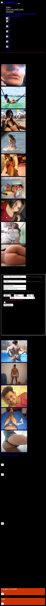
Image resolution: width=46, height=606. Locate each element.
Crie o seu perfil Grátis (14, 9)
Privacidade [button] (15, 455)
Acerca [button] (3, 455)
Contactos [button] (8, 455)
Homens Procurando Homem (17, 14)
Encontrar (9, 12)
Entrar (8, 7)
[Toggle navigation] (19, 3)
